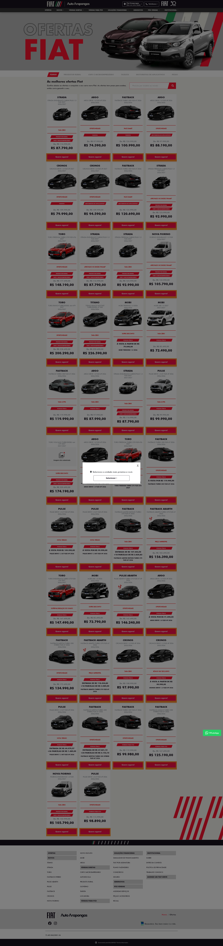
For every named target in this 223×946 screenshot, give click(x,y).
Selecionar (111, 478)
